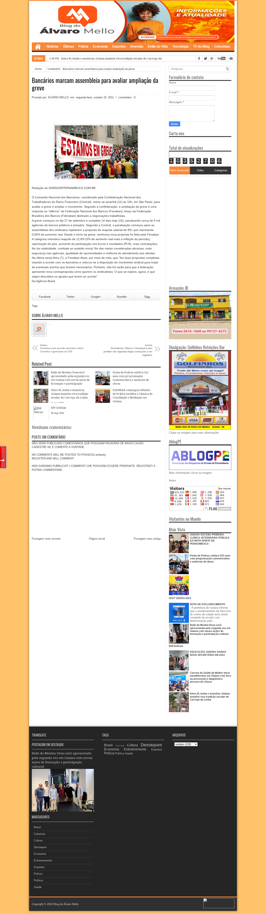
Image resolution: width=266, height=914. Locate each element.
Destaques (40, 847)
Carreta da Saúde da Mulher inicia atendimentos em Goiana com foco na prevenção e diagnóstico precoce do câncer (210, 677)
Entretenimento (43, 860)
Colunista (39, 833)
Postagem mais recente (46, 538)
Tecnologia (180, 46)
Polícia (83, 46)
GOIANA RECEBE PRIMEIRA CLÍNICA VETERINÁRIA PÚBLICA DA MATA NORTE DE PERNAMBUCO (210, 539)
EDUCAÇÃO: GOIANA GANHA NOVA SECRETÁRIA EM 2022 (208, 653)
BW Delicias (176, 646)
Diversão (136, 46)
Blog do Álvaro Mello (66, 904)
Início (172, 480)
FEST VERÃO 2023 (180, 598)
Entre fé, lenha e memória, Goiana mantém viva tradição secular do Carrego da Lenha (115, 58)
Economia (100, 46)
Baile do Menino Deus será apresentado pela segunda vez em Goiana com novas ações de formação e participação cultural (210, 629)
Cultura (38, 840)
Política (38, 880)
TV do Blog (201, 46)
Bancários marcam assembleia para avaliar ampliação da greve (95, 83)
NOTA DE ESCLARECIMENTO (207, 604)
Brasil (37, 827)
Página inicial (97, 538)
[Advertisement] (195, 202)
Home (38, 46)
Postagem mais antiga (147, 538)
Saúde (38, 887)
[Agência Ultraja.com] (218, 907)
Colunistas (222, 46)
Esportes (119, 46)
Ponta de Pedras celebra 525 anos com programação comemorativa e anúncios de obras (210, 558)
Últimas (68, 46)
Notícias (53, 46)
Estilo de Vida (158, 46)
